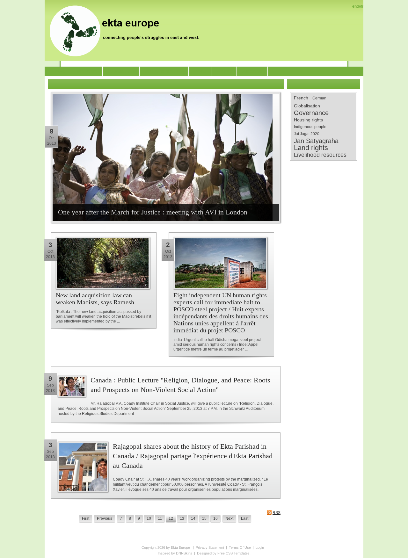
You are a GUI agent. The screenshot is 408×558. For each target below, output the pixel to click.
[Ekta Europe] (127, 30)
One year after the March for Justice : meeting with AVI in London (152, 212)
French (301, 98)
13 (182, 518)
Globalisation (307, 106)
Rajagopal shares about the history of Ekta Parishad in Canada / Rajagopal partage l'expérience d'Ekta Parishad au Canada (193, 455)
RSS (276, 513)
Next (229, 518)
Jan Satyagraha (316, 141)
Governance (311, 113)
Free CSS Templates (233, 553)
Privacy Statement (210, 547)
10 (149, 518)
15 (204, 518)
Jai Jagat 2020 (306, 134)
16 (215, 518)
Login (260, 547)
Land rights (311, 148)
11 (160, 518)
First (85, 518)
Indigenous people (310, 127)
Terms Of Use (240, 547)
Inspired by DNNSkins (175, 553)
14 (193, 518)
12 (171, 518)
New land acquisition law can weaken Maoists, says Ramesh (95, 299)
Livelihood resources (320, 155)
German (319, 98)
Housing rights (308, 120)
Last (244, 518)
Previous (104, 518)
